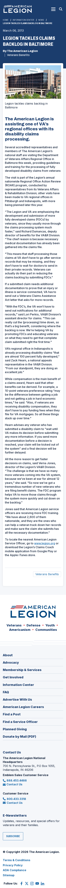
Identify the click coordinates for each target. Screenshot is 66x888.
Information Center (23, 20)
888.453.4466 (17, 780)
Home (5, 20)
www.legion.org (44, 543)
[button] (53, 9)
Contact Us (14, 784)
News (41, 20)
